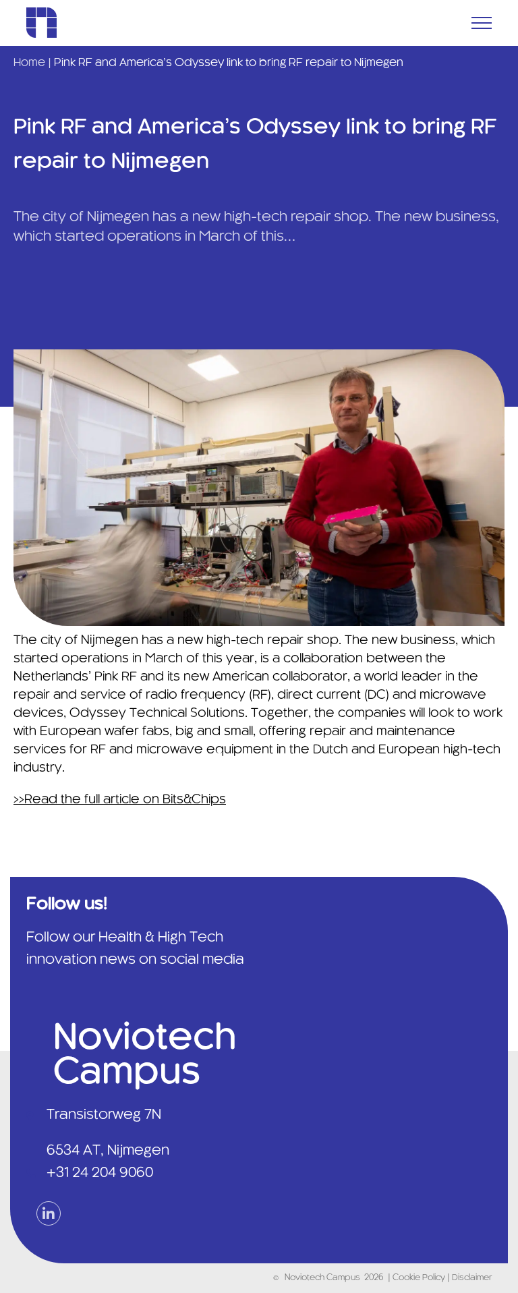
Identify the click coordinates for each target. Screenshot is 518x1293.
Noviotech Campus (322, 1278)
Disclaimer (472, 1278)
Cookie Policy (420, 1278)
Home (29, 62)
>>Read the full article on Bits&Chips (119, 800)
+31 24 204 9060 (100, 1173)
